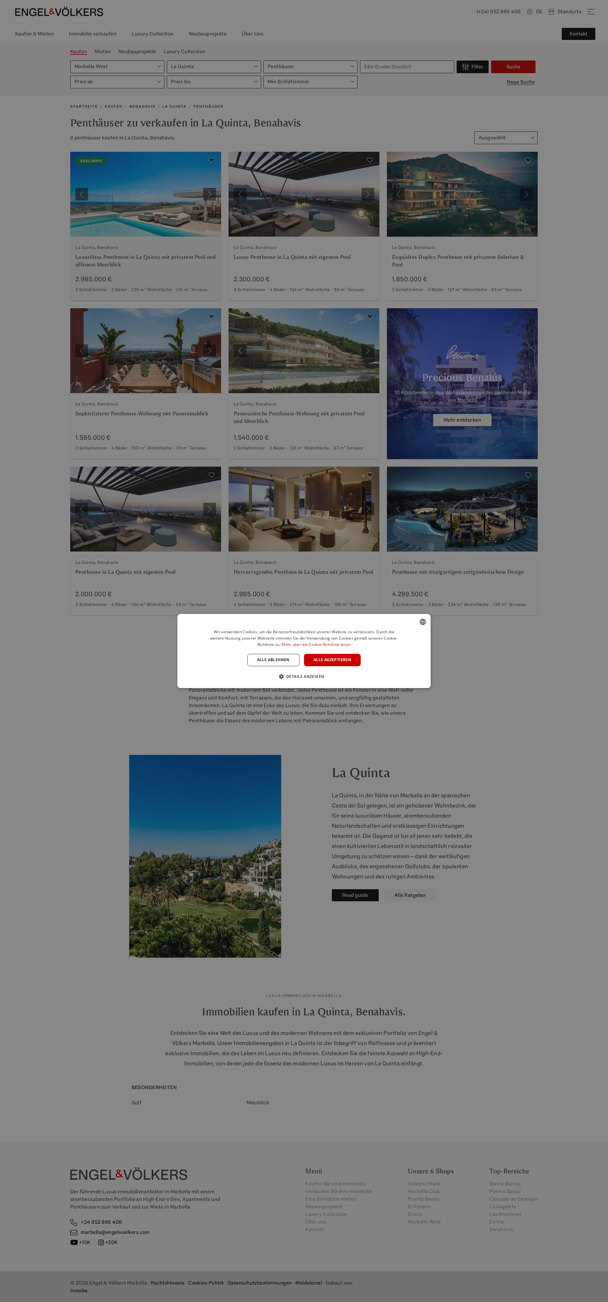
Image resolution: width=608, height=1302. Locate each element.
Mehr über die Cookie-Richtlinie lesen (316, 644)
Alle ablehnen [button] (273, 660)
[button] (304, 676)
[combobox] (423, 622)
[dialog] (304, 651)
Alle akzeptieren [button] (332, 660)
